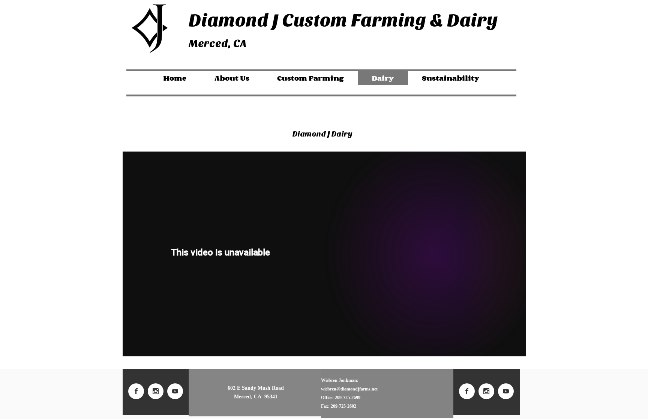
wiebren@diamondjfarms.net (349, 389)
